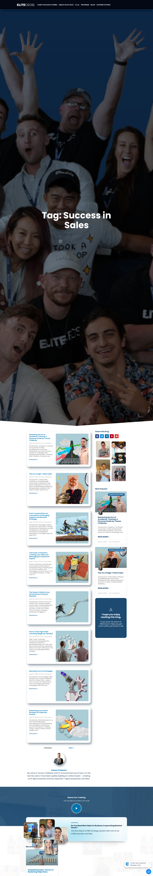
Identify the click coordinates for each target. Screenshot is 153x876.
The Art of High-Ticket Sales (40, 474)
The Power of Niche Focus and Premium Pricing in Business (39, 594)
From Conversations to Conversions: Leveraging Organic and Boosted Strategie (39, 516)
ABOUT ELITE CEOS (66, 5)
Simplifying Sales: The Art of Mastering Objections (40, 871)
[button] (97, 436)
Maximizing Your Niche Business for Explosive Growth (38, 712)
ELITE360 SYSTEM (103, 5)
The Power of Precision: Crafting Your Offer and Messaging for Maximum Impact (39, 556)
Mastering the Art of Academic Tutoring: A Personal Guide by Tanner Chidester (39, 437)
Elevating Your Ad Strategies (41, 671)
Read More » (33, 460)
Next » (71, 748)
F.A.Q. (77, 5)
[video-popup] (76, 808)
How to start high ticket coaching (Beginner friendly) (41, 633)
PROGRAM (85, 5)
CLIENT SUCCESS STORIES (47, 5)
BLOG (93, 5)
